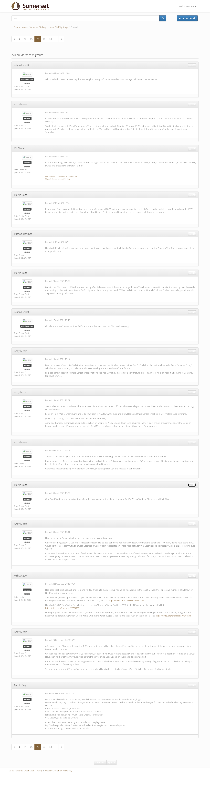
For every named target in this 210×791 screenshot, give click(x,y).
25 (31, 39)
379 (193, 195)
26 (38, 39)
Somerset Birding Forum (29, 6)
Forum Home (20, 27)
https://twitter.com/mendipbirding (57, 179)
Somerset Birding (37, 27)
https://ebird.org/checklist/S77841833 (173, 615)
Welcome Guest (186, 6)
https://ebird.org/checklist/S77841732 (63, 608)
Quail (111, 762)
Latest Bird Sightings (58, 27)
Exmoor (100, 762)
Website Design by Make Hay (58, 770)
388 (193, 575)
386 (193, 485)
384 (193, 392)
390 (193, 685)
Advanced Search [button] (187, 18)
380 (193, 234)
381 (193, 273)
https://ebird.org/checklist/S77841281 (126, 600)
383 (193, 351)
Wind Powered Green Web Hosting (25, 770)
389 (193, 632)
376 (193, 65)
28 (50, 39)
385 (193, 442)
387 (193, 524)
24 (25, 39)
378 (193, 148)
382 (193, 312)
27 (44, 39)
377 (193, 104)
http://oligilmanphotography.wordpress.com (61, 176)
